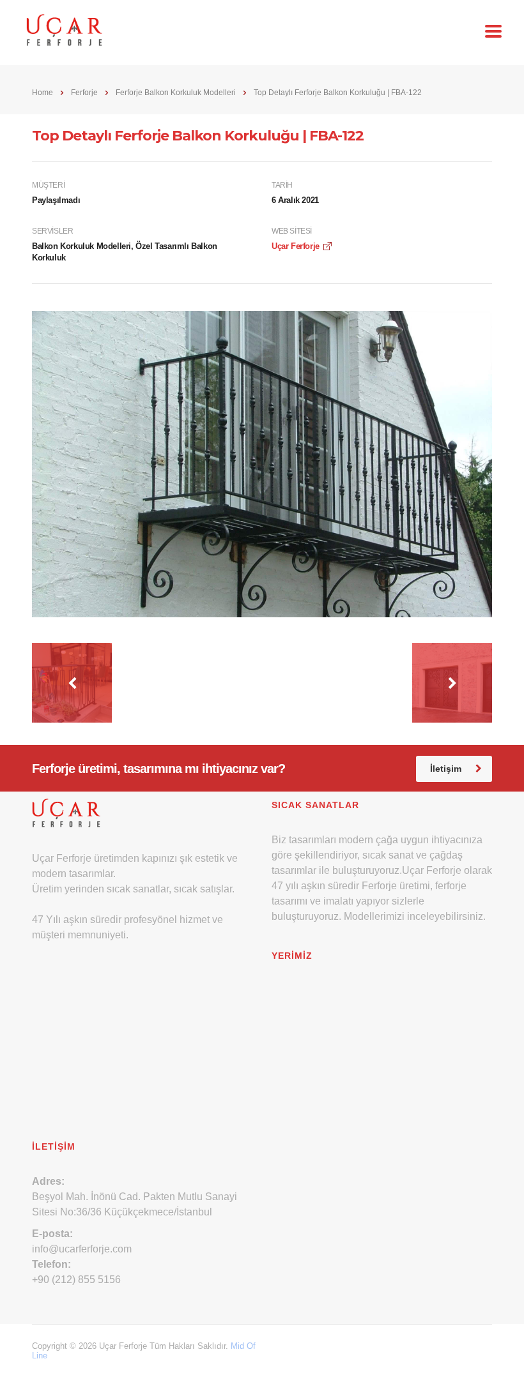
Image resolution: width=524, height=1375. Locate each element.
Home (42, 92)
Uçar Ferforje (296, 246)
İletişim (445, 768)
